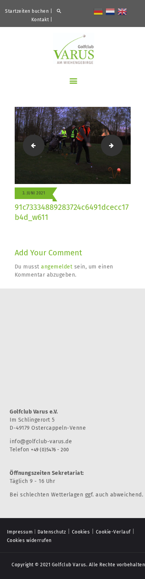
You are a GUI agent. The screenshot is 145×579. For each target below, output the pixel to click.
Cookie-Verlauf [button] (113, 532)
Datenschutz (52, 532)
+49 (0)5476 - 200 (50, 449)
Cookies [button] (81, 532)
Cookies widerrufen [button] (29, 540)
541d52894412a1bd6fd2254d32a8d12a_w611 (120, 145)
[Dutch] (111, 11)
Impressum (20, 532)
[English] (123, 11)
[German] (99, 11)
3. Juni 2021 (33, 193)
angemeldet (56, 266)
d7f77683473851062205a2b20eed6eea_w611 (31, 145)
